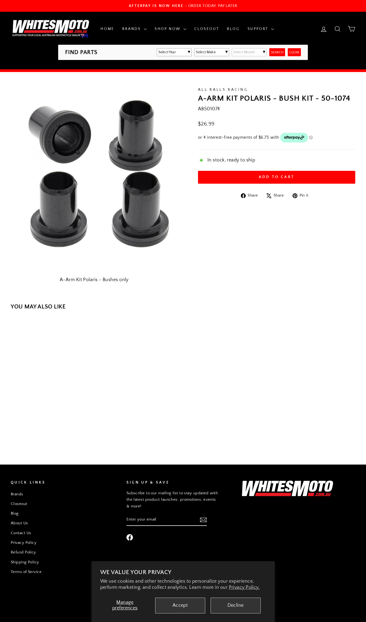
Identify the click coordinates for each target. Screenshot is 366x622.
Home (107, 29)
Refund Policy (23, 552)
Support (259, 29)
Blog (233, 29)
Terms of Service (26, 572)
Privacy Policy (23, 542)
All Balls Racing (223, 90)
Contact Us (21, 533)
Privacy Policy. (244, 587)
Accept (180, 605)
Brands (132, 29)
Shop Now (168, 29)
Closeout (206, 29)
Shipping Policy (25, 562)
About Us (19, 523)
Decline (235, 605)
